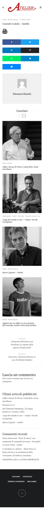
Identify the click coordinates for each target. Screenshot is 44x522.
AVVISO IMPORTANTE (30, 459)
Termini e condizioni (16, 481)
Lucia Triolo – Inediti (13, 445)
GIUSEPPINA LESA (10, 459)
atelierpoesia (6, 216)
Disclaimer (31, 481)
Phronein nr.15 (8, 405)
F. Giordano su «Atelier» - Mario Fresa (18, 449)
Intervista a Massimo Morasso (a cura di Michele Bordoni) (22, 357)
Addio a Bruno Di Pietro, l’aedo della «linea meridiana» (20, 168)
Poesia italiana (13, 19)
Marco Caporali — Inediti (12, 272)
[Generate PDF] (4, 31)
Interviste (21, 216)
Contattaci (27, 477)
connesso (16, 378)
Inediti (4, 19)
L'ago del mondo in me (32, 216)
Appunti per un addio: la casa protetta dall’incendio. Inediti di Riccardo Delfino (19, 324)
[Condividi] (11, 42)
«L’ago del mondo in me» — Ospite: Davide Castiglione (20, 221)
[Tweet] (30, 42)
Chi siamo (16, 477)
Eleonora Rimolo (22, 93)
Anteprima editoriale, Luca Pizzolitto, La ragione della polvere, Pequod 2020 (22, 343)
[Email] (30, 50)
